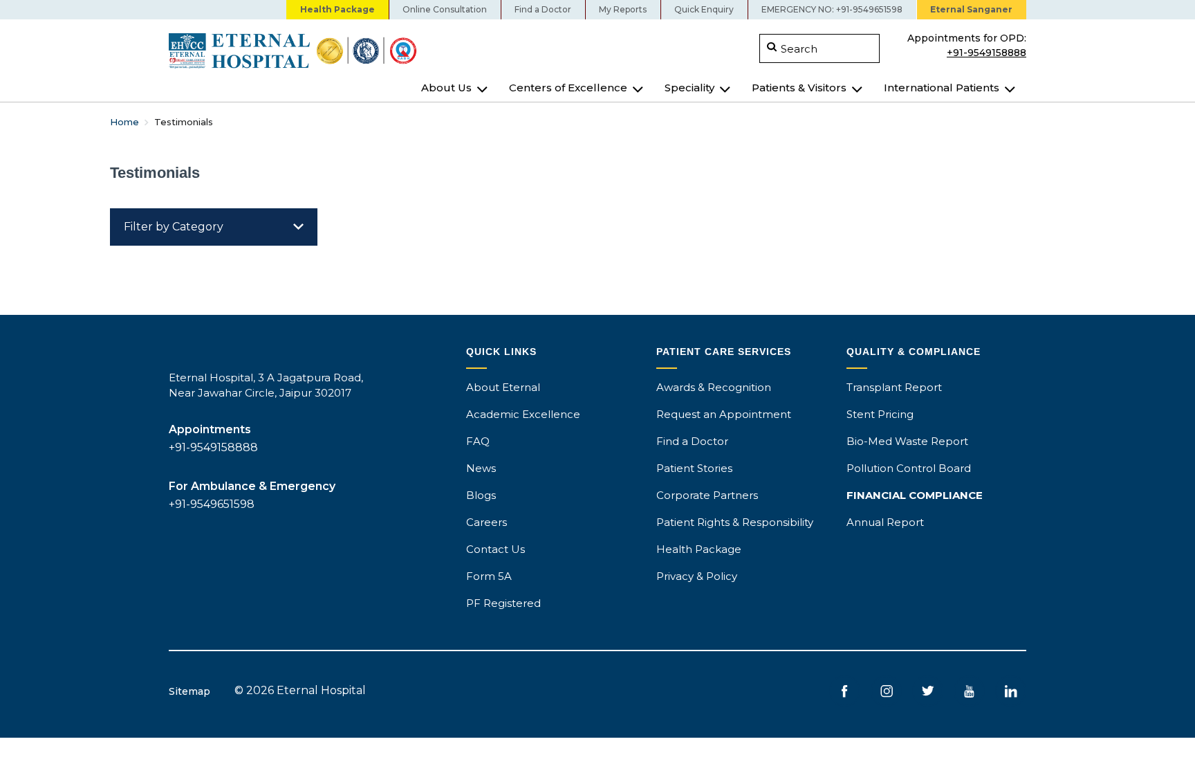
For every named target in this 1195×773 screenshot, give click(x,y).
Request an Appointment (723, 414)
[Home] (378, 51)
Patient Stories (694, 468)
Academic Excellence (523, 414)
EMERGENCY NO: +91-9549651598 (831, 9)
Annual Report (885, 522)
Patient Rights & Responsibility (734, 522)
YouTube (969, 691)
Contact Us (495, 549)
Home (124, 121)
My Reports (623, 9)
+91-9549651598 (211, 504)
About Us (446, 87)
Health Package (337, 9)
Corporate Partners (707, 495)
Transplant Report (894, 387)
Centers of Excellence (568, 87)
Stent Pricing (880, 414)
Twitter (927, 691)
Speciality (689, 87)
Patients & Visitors (799, 87)
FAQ (478, 441)
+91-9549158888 (986, 51)
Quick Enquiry (704, 9)
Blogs (481, 495)
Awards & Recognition (713, 387)
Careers (486, 522)
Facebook (844, 691)
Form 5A (489, 576)
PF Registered (503, 603)
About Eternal (503, 387)
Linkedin (1010, 691)
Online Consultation (444, 9)
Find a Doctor (543, 9)
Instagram (886, 691)
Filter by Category (173, 226)
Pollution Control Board (908, 468)
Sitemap (189, 691)
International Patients (941, 87)
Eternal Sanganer (971, 9)
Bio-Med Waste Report (907, 441)
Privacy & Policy (696, 576)
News (481, 468)
